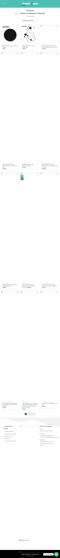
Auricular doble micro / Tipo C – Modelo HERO (29, 46)
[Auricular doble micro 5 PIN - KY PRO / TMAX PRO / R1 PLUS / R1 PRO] (50, 34)
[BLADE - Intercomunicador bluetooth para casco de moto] (30, 227)
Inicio (16, 13)
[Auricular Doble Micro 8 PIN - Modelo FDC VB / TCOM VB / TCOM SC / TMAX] (50, 107)
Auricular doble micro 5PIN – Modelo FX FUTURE (28, 165)
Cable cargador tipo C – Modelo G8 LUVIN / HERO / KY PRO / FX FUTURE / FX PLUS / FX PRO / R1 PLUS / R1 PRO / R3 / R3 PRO (29, 405)
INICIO (22, 552)
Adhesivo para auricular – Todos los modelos (10, 46)
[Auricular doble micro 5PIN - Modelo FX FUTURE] (30, 107)
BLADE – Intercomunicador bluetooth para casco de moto (29, 285)
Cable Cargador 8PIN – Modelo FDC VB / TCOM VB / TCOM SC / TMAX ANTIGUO (10, 405)
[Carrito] (58, 3)
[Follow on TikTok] (27, 543)
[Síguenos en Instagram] (35, 540)
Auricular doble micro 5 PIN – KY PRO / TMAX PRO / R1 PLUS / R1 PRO (49, 46)
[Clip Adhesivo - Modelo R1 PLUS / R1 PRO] (50, 346)
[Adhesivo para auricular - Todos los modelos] (10, 34)
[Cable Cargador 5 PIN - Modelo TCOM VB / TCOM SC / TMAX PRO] (50, 227)
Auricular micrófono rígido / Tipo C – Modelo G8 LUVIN (9, 285)
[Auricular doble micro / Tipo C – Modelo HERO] (30, 34)
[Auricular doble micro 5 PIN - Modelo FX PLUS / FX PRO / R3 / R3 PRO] (10, 107)
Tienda (26, 552)
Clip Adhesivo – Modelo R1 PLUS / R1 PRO (49, 404)
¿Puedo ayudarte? (48, 554)
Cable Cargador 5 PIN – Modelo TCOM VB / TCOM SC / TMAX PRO (49, 285)
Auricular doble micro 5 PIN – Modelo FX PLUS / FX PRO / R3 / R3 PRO (9, 166)
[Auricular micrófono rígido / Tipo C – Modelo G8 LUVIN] (10, 227)
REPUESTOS (38, 552)
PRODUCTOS (32, 552)
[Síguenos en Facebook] (31, 540)
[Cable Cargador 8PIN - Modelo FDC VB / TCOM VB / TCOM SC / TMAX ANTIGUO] (10, 346)
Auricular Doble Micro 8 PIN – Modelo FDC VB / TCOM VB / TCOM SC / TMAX (49, 166)
